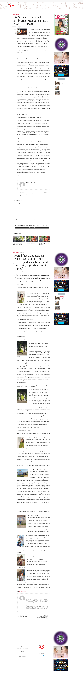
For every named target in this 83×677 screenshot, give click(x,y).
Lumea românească (16, 252)
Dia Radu (19, 271)
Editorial (61, 301)
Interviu (22, 591)
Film (19, 591)
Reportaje (62, 81)
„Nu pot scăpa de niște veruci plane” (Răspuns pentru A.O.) (17, 244)
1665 (27, 27)
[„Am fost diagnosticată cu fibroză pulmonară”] (44, 239)
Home (22, 646)
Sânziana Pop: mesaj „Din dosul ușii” (63, 88)
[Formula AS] (11, 5)
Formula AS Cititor (21, 27)
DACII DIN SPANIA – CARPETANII (63, 93)
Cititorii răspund (16, 14)
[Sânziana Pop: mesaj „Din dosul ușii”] (57, 88)
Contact (22, 653)
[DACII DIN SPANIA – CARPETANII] (57, 93)
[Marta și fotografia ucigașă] (57, 83)
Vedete (25, 591)
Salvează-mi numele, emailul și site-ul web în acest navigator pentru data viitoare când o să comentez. (31, 225)
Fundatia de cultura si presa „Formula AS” (22, 648)
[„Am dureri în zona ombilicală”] (32, 239)
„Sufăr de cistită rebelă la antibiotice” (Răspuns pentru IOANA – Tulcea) (30, 20)
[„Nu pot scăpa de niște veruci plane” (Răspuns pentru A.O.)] (19, 239)
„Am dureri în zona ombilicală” (31, 243)
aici (37, 0)
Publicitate (22, 651)
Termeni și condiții (22, 654)
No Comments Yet (19, 200)
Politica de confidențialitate (22, 656)
